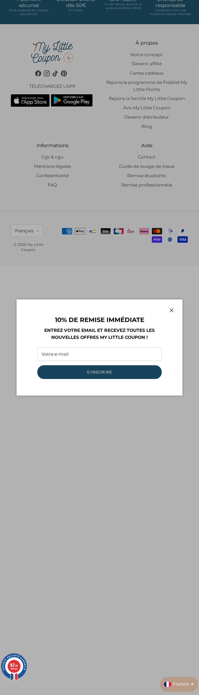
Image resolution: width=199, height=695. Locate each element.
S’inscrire (99, 372)
